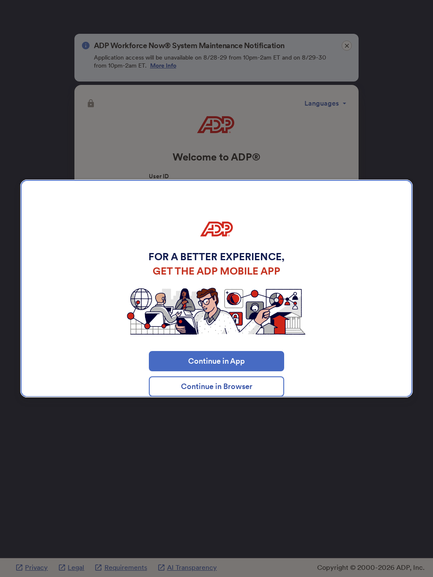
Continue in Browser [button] (216, 386)
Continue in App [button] (216, 361)
